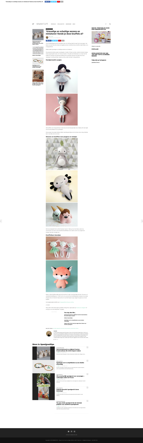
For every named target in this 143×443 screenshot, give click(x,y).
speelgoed (73, 328)
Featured (54, 328)
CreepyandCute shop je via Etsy (67, 302)
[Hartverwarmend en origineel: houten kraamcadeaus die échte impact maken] (38, 39)
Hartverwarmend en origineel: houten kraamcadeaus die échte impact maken (37, 43)
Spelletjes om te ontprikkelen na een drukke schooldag (36, 66)
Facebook (78, 307)
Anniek (51, 36)
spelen (77, 328)
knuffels (69, 328)
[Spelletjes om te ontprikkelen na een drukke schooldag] (38, 63)
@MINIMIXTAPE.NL (96, 62)
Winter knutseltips (36, 55)
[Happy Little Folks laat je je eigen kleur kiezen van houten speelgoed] (38, 81)
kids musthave (64, 328)
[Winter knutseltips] (38, 54)
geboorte (59, 328)
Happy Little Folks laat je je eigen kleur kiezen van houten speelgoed (37, 83)
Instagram (83, 307)
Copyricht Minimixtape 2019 (71, 434)
